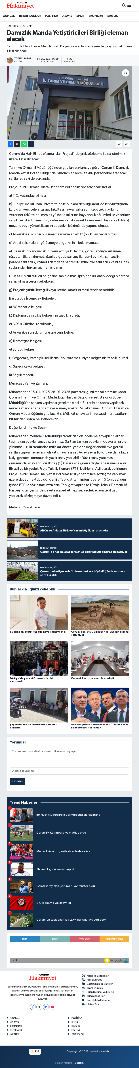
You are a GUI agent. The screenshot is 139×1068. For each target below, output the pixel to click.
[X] (39, 1007)
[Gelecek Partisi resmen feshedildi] (100, 658)
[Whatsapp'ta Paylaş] (24, 144)
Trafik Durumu (95, 988)
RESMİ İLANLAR (30, 16)
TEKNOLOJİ (77, 1034)
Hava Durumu (94, 979)
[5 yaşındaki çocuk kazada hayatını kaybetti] (39, 612)
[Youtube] (52, 1007)
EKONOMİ (96, 16)
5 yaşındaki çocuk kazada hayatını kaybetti (38, 632)
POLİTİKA (51, 16)
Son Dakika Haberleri (99, 1000)
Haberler (12, 26)
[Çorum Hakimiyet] (20, 5)
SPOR (80, 16)
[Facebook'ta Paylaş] (10, 144)
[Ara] (124, 5)
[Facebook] (33, 1007)
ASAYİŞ (67, 16)
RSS (36, 1051)
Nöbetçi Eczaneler (98, 975)
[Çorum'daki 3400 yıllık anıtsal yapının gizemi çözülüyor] (100, 612)
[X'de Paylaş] (17, 144)
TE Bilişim (78, 1062)
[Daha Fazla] (31, 144)
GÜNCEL (9, 16)
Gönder (17, 781)
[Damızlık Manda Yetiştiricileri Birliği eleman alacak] (69, 103)
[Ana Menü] (129, 5)
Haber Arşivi (94, 1004)
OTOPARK (16, 1030)
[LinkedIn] (46, 1007)
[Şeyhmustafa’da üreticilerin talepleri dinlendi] (39, 704)
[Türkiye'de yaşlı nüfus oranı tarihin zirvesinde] (39, 658)
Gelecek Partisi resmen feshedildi (92, 678)
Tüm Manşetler (96, 996)
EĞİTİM (75, 1030)
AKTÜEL (14, 1034)
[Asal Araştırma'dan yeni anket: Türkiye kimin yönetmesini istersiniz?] (100, 704)
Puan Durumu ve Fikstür (100, 992)
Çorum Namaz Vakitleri (100, 983)
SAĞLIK (112, 16)
